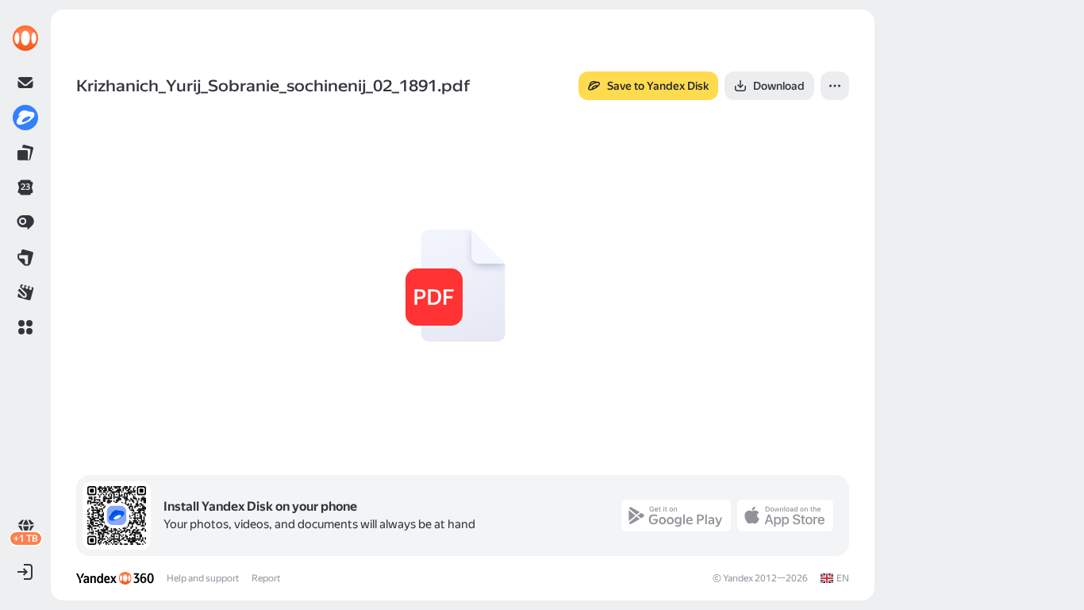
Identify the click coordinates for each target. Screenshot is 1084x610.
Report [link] (266, 578)
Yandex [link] (738, 578)
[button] (25, 327)
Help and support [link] (203, 578)
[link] (25, 38)
